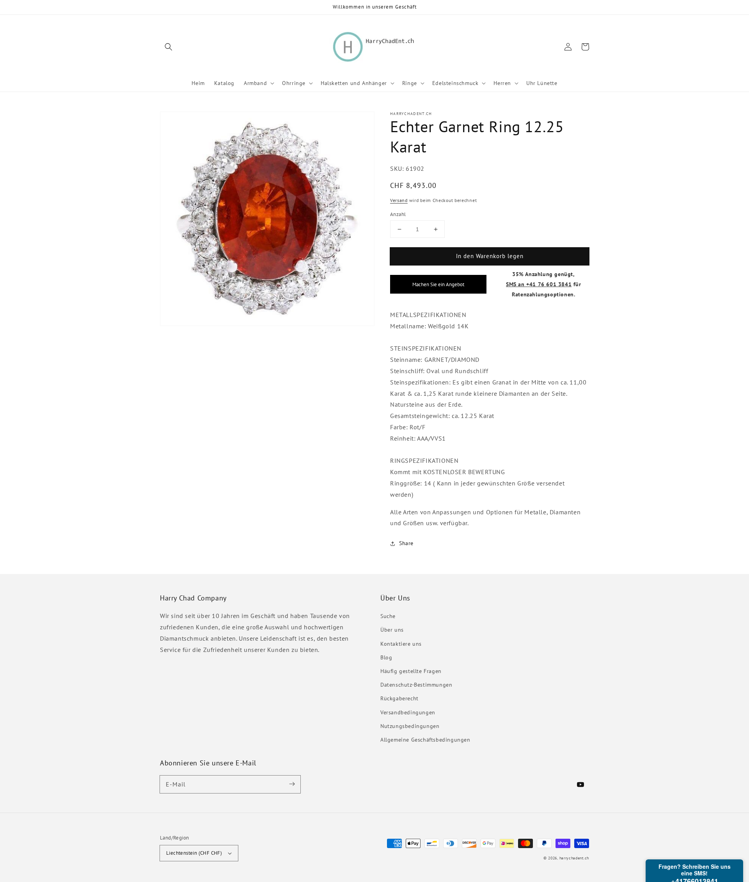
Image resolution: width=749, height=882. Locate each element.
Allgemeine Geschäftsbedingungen (425, 739)
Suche (388, 616)
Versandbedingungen (407, 712)
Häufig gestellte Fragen (411, 671)
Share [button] (406, 543)
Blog (386, 657)
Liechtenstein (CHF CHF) (194, 853)
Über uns (392, 629)
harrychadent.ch (574, 858)
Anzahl (398, 214)
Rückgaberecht (399, 698)
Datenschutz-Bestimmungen (416, 684)
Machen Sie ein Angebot (438, 284)
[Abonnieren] (291, 784)
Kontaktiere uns (401, 643)
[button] (168, 46)
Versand (399, 200)
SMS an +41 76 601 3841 (539, 284)
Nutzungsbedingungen (409, 726)
